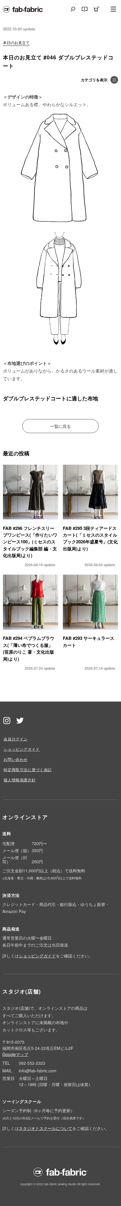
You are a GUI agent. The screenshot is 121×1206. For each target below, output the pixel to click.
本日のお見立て (16, 42)
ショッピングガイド (22, 749)
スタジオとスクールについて (45, 1128)
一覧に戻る (60, 426)
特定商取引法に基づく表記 (28, 769)
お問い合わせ (16, 759)
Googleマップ (15, 1054)
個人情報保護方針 (20, 780)
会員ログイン (16, 739)
